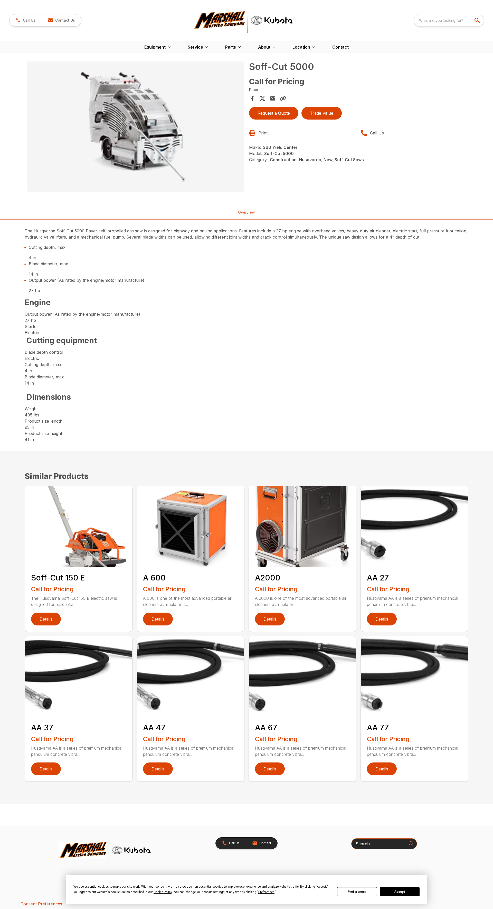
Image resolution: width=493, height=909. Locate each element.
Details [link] (46, 619)
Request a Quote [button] (274, 113)
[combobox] (449, 20)
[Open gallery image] (135, 126)
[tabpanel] (135, 127)
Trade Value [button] (321, 113)
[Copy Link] (283, 98)
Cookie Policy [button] (163, 892)
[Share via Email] (273, 98)
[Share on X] (262, 98)
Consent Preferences (41, 903)
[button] (26, 20)
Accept (399, 892)
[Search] (410, 843)
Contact (340, 47)
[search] (477, 20)
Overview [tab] (246, 212)
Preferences (357, 892)
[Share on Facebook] (252, 98)
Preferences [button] (266, 892)
